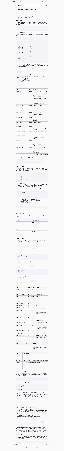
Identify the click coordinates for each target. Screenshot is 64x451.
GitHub (48, 1)
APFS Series (43, 1)
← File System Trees (15, 444)
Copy (46, 27)
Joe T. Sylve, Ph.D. (18, 1)
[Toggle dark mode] (50, 2)
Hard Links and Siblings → (47, 444)
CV (45, 1)
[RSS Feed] (37, 447)
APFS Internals (32, 5)
